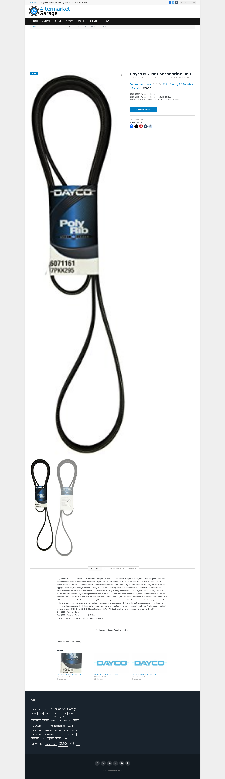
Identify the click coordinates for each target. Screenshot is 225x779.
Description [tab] (95, 568)
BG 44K (34, 713)
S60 (57, 734)
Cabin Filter (56, 713)
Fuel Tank (45, 721)
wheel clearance (51, 744)
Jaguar (36, 725)
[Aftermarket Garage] (50, 11)
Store (81, 21)
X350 (63, 743)
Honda (54, 720)
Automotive (62, 27)
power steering (74, 730)
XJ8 (72, 743)
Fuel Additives (36, 721)
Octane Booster (36, 730)
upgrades (50, 739)
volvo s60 (37, 744)
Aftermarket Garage (64, 709)
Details (147, 88)
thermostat (35, 739)
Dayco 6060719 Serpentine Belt (69, 674)
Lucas (45, 726)
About (106, 21)
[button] (122, 75)
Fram (71, 717)
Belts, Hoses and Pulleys (156, 78)
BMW (40, 713)
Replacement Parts (75, 27)
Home (35, 21)
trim (43, 738)
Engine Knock (62, 717)
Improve (70, 21)
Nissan (70, 726)
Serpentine (188, 78)
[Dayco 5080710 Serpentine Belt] (111, 663)
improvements (65, 720)
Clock (64, 713)
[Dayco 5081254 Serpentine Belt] (149, 663)
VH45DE (58, 739)
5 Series (34, 709)
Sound (74, 734)
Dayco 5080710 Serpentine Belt (106, 674)
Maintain (46, 21)
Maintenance (57, 725)
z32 (78, 744)
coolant (41, 717)
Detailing (48, 717)
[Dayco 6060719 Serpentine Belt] (74, 663)
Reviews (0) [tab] (132, 568)
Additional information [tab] (114, 568)
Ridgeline (49, 734)
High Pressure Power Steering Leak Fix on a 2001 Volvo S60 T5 (65, 2)
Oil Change (48, 730)
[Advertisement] (112, 50)
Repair (58, 21)
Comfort (71, 713)
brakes (47, 713)
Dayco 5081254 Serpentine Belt (144, 674)
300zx (40, 709)
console (34, 717)
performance (63, 730)
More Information (143, 110)
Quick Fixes (37, 734)
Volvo (65, 738)
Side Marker (65, 734)
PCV (56, 730)
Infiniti (76, 721)
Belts (143, 78)
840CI (46, 709)
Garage (93, 21)
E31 (55, 717)
